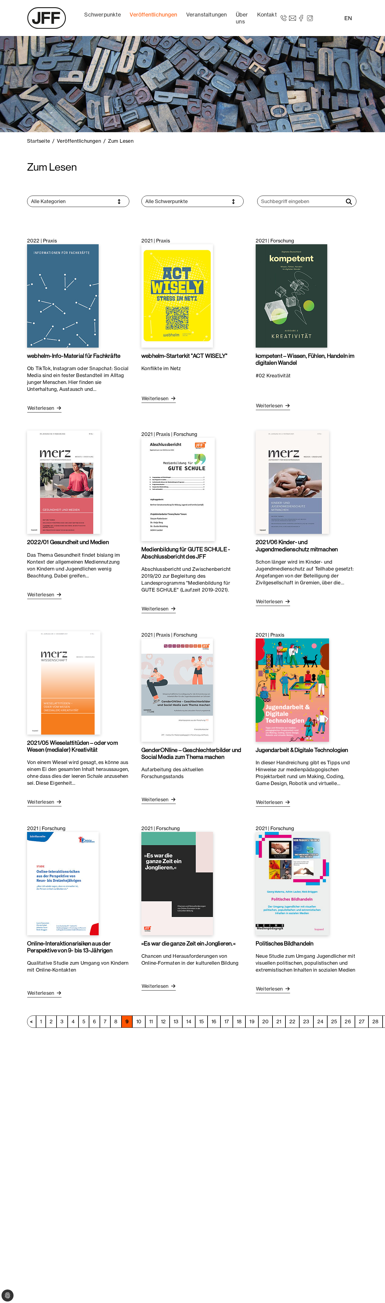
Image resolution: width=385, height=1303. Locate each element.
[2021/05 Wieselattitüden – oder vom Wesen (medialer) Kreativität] (63, 682)
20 (265, 1021)
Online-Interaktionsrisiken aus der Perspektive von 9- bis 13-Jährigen (69, 947)
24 (320, 1021)
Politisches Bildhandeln (285, 943)
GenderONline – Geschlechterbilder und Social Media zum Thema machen (191, 753)
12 (163, 1021)
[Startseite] (46, 18)
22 (292, 1021)
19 (251, 1021)
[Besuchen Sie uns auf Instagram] (310, 18)
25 (334, 1021)
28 (375, 1021)
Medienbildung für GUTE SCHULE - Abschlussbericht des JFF (185, 552)
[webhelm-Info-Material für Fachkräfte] (63, 296)
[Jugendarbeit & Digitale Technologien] (292, 690)
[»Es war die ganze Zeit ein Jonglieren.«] (177, 883)
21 (278, 1021)
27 (362, 1021)
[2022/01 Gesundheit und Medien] (63, 482)
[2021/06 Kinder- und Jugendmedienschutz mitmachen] (292, 482)
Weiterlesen (41, 408)
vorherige (31, 1021)
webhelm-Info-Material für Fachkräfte (73, 355)
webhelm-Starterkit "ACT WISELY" (184, 355)
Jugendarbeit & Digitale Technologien (302, 750)
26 (348, 1021)
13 (176, 1021)
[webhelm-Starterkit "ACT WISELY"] (177, 296)
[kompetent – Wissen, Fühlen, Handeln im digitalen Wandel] (291, 296)
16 (213, 1021)
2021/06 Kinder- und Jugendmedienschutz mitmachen (297, 545)
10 (138, 1021)
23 (306, 1021)
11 (151, 1021)
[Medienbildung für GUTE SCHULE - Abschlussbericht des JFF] (178, 489)
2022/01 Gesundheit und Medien (68, 542)
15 (201, 1021)
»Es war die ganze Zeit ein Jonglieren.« (188, 943)
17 (226, 1021)
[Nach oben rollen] (372, 1290)
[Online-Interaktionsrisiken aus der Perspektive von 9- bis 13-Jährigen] (63, 883)
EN (348, 18)
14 (188, 1021)
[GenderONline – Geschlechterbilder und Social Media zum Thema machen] (177, 690)
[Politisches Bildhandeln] (292, 883)
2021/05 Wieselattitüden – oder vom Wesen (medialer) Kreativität (72, 746)
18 (239, 1021)
